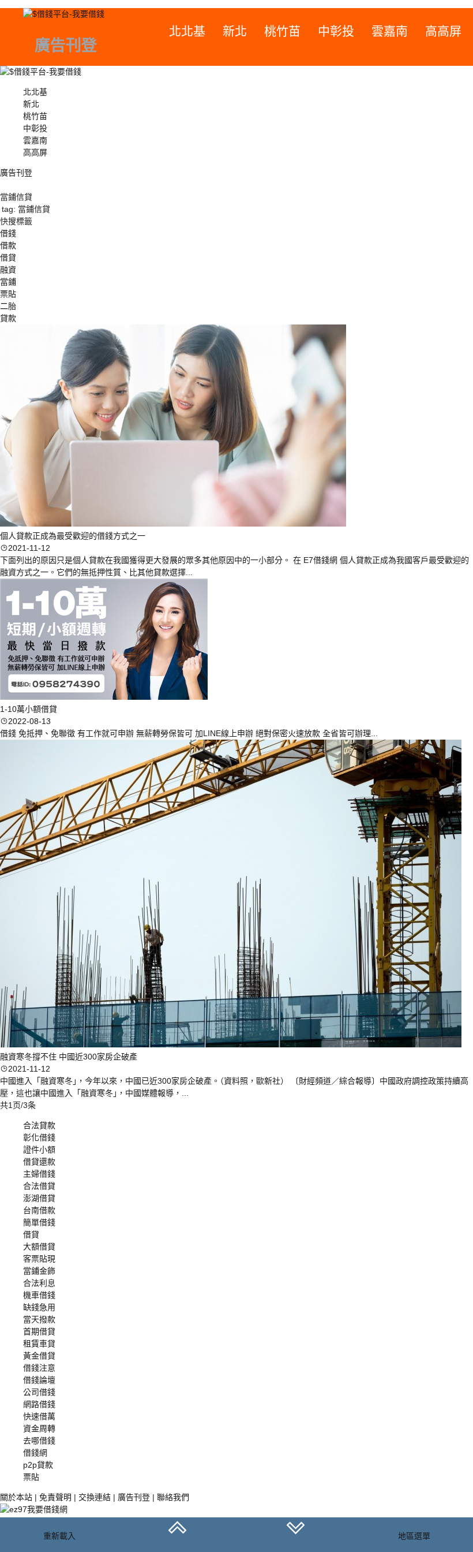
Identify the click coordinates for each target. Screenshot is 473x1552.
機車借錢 (39, 1295)
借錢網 (35, 1452)
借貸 (31, 1234)
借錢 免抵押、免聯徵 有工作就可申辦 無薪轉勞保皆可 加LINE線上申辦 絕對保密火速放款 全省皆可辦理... (189, 733)
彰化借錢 (39, 1137)
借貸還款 (39, 1161)
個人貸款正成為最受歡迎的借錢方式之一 (72, 535)
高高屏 (443, 31)
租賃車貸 (39, 1343)
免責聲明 (55, 1497)
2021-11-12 (29, 548)
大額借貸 (39, 1246)
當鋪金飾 (39, 1270)
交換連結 (94, 1497)
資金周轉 (39, 1428)
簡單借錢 (39, 1222)
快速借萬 (39, 1416)
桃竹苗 (282, 31)
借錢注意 (39, 1367)
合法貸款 (39, 1125)
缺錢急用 (39, 1307)
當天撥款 (39, 1319)
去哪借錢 (39, 1440)
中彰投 (336, 31)
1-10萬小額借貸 (28, 709)
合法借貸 (39, 1186)
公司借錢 (39, 1392)
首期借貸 (39, 1331)
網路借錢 (39, 1404)
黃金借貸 (39, 1355)
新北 (235, 31)
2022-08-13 (29, 721)
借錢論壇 (39, 1380)
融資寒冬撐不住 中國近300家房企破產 (68, 1056)
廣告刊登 (134, 1497)
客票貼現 (39, 1258)
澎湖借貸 (39, 1198)
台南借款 (39, 1210)
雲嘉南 (389, 31)
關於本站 (16, 1497)
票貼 (31, 1477)
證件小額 (39, 1149)
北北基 (187, 31)
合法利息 (39, 1283)
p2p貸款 (38, 1464)
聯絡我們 (173, 1497)
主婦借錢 (39, 1173)
